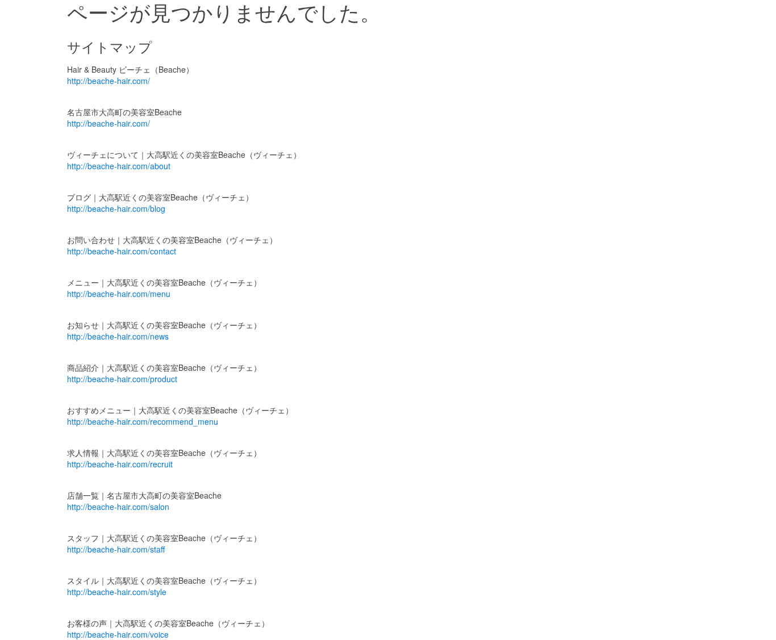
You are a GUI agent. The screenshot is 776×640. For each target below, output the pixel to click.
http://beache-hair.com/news (118, 336)
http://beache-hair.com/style (116, 591)
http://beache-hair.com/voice (118, 634)
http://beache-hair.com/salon (118, 506)
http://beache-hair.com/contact (121, 251)
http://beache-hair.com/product (122, 378)
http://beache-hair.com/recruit (120, 464)
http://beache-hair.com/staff (116, 549)
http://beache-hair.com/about (118, 165)
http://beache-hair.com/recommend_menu (142, 421)
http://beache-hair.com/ (108, 80)
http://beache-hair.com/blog (116, 208)
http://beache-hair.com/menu (118, 293)
